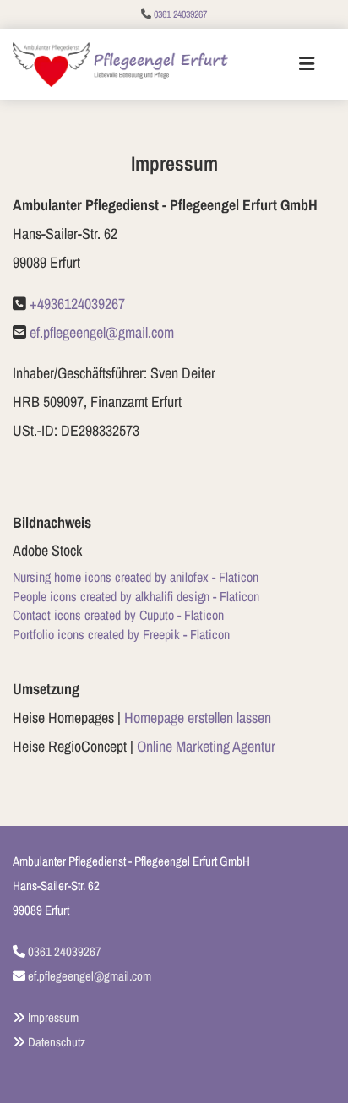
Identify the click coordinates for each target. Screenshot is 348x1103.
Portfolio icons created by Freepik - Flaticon (121, 634)
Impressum (53, 1017)
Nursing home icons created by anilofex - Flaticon (135, 577)
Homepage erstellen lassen (197, 717)
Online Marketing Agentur (206, 746)
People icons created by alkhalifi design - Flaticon (136, 596)
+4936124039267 (77, 303)
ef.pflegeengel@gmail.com (102, 332)
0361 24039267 (180, 14)
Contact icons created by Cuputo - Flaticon (118, 615)
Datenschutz (56, 1042)
